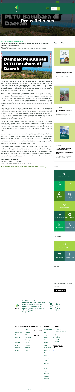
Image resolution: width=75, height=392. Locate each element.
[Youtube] (51, 308)
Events (37, 326)
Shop (36, 336)
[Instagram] (57, 304)
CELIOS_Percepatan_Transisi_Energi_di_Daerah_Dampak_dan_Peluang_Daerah (19, 166)
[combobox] (54, 8)
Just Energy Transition (18, 41)
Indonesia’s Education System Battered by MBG (64, 73)
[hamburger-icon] (57, 2)
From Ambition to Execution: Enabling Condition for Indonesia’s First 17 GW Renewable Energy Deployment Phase (64, 151)
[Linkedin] (51, 304)
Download (42, 166)
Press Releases (37, 20)
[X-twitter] (57, 308)
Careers (38, 331)
